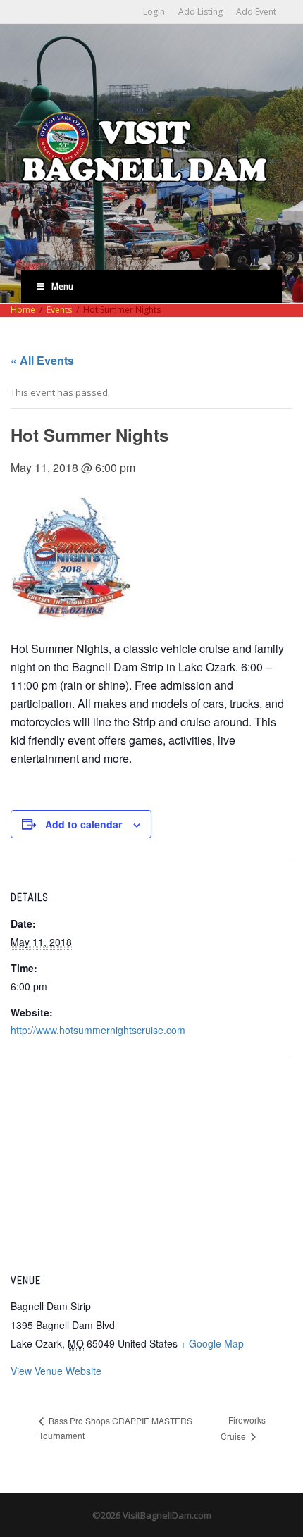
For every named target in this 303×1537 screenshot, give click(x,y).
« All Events (42, 360)
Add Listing (200, 12)
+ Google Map (212, 1343)
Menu (62, 286)
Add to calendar (83, 824)
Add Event (256, 12)
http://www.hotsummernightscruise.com (98, 1030)
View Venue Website (56, 1371)
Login (154, 12)
